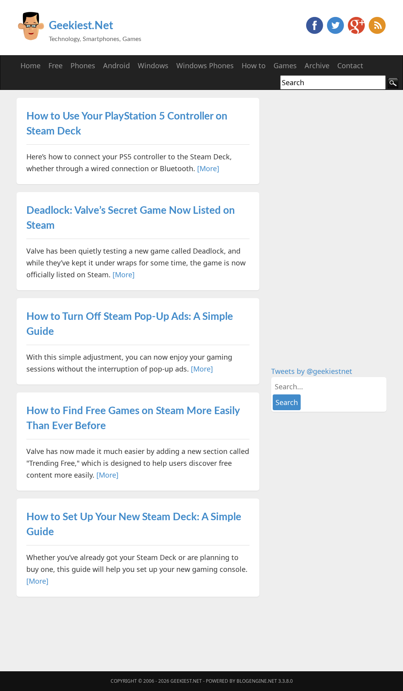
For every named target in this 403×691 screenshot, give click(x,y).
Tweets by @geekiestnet (311, 371)
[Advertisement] (330, 216)
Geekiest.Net (81, 25)
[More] (208, 168)
